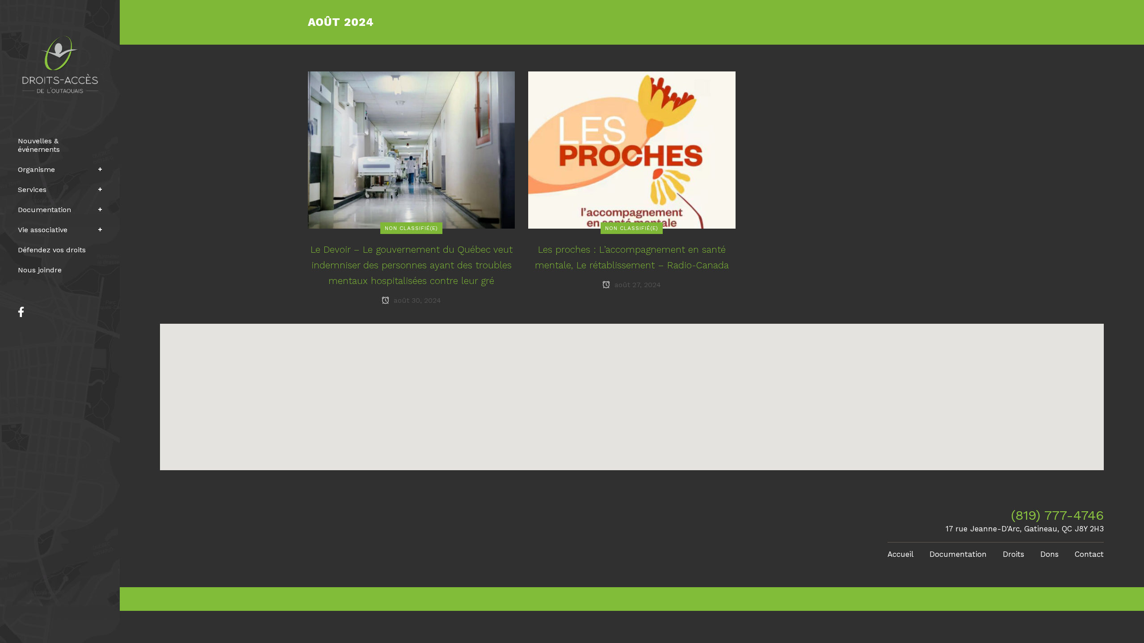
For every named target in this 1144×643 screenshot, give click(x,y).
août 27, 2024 (636, 284)
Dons (1049, 554)
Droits (1013, 554)
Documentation (958, 554)
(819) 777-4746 (1057, 515)
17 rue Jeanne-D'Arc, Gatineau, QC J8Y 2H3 (1025, 528)
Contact (1089, 554)
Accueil (900, 554)
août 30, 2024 (416, 300)
